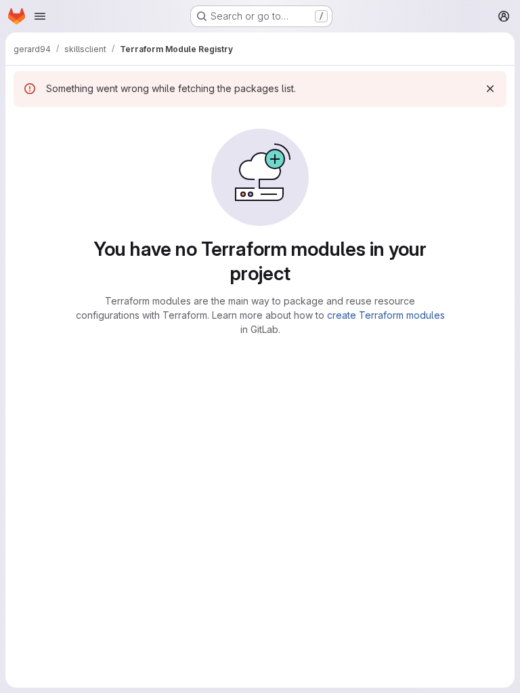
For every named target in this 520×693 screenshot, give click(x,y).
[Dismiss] (490, 89)
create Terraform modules (386, 315)
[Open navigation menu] (40, 16)
